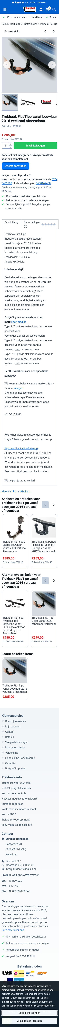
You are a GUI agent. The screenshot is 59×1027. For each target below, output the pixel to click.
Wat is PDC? (9, 814)
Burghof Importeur (12, 803)
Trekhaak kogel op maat (16, 819)
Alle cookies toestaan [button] (29, 1020)
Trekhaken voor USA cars (16, 782)
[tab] (11, 224)
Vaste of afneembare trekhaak (19, 809)
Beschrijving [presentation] (11, 222)
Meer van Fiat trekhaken (15, 491)
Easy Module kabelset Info (17, 824)
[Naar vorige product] (45, 31)
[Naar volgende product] (53, 31)
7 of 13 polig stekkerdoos (16, 788)
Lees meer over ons (13, 930)
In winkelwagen (35, 145)
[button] (5, 9)
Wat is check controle (14, 793)
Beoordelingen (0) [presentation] (32, 224)
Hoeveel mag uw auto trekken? (19, 798)
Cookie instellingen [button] (29, 1012)
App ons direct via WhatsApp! (21, 448)
